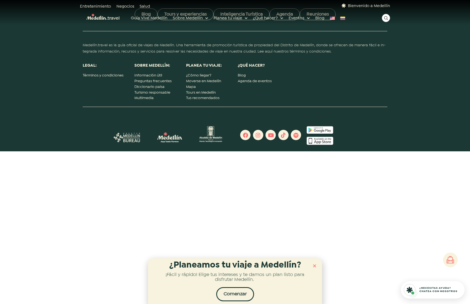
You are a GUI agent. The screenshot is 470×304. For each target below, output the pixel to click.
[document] (235, 152)
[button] (315, 266)
